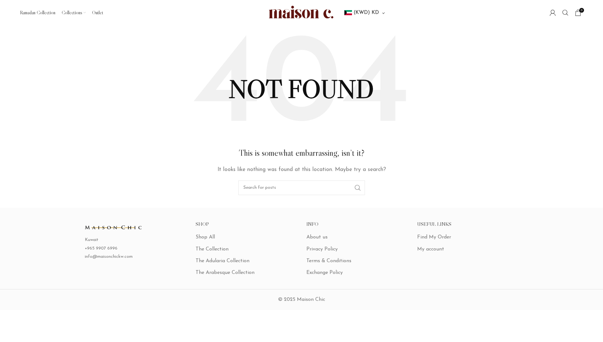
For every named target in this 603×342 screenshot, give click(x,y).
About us (317, 237)
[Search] (565, 12)
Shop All (205, 237)
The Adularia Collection (222, 260)
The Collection (212, 249)
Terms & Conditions (328, 260)
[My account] (552, 12)
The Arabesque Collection (225, 272)
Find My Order (434, 237)
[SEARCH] (357, 187)
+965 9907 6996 (101, 248)
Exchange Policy (324, 272)
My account (430, 249)
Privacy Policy (322, 249)
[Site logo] (301, 12)
